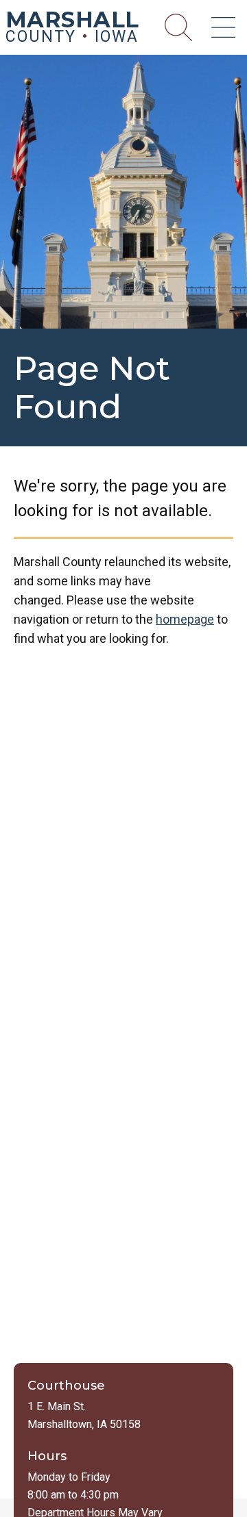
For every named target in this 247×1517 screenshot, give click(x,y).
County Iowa (72, 29)
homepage (185, 619)
